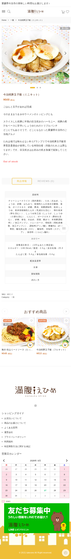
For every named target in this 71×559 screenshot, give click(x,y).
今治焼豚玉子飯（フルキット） (51, 350)
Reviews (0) (46, 181)
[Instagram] (35, 406)
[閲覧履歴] (65, 553)
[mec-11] (35, 54)
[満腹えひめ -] (35, 12)
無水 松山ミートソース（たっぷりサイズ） (18, 350)
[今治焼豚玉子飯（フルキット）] (53, 332)
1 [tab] (32, 87)
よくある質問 (10, 427)
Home (4, 20)
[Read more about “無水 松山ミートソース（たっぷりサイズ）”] (30, 345)
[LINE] (36, 518)
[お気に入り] (6, 29)
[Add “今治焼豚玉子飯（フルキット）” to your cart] (65, 345)
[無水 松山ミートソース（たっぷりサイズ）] (18, 332)
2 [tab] (37, 87)
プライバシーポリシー (15, 437)
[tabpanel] (35, 55)
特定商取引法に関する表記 (17, 446)
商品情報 (22, 181)
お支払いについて (13, 418)
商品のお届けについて (15, 423)
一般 (12, 20)
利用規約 (8, 441)
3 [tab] (40, 87)
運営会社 (8, 432)
